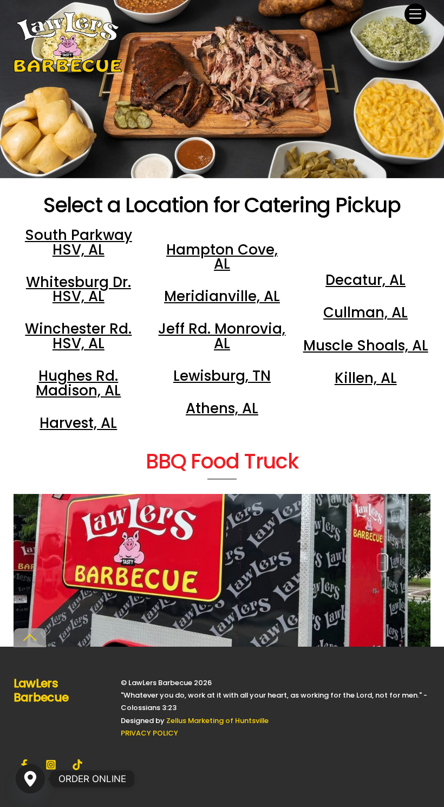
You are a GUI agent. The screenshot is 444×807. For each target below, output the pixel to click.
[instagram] (51, 763)
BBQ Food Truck (222, 461)
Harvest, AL (78, 423)
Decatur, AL (365, 280)
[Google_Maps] (30, 778)
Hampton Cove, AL (222, 257)
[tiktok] (77, 763)
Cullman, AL (365, 312)
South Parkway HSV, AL (78, 242)
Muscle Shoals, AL (365, 345)
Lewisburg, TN (222, 376)
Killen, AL (366, 378)
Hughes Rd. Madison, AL (78, 383)
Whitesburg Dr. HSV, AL (78, 289)
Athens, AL (222, 408)
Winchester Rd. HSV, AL (78, 336)
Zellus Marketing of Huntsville (217, 720)
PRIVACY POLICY (149, 733)
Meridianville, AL (222, 296)
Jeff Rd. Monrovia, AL (221, 336)
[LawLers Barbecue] (68, 68)
